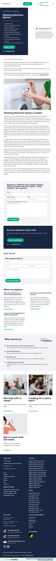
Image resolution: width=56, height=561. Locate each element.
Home (5, 59)
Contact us (7, 450)
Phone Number (11, 197)
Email (29, 197)
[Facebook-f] (5, 546)
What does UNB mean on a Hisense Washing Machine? (12, 293)
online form (46, 170)
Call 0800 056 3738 (13, 536)
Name (8, 192)
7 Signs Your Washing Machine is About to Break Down (14, 314)
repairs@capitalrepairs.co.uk (16, 541)
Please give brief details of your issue (17, 201)
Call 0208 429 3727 (13, 530)
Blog (9, 59)
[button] (52, 3)
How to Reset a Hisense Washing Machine (40, 293)
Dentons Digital (29, 555)
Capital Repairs (7, 461)
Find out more (8, 309)
